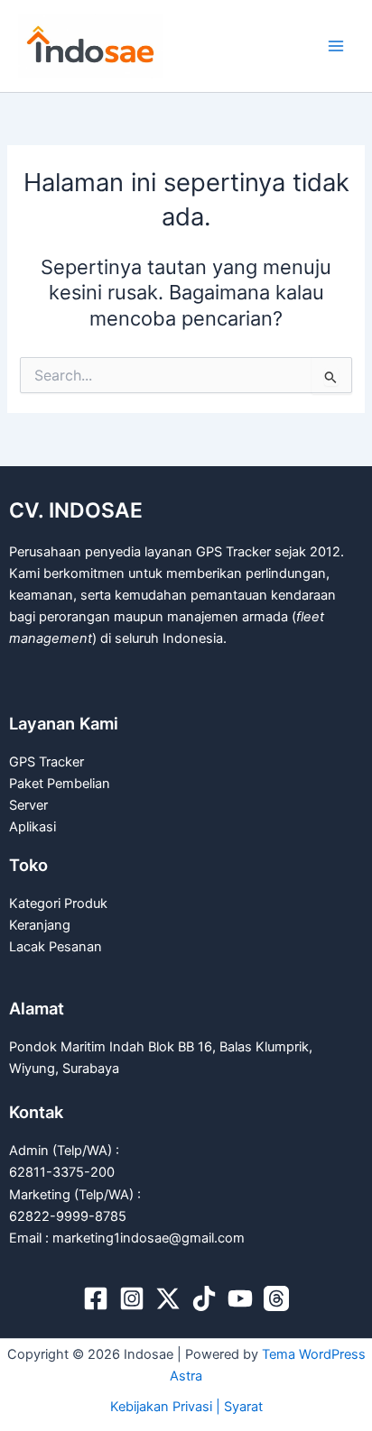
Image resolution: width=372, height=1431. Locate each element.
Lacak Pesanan (55, 947)
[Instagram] (131, 1298)
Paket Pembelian (59, 783)
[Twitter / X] (168, 1298)
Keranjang (39, 925)
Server (28, 805)
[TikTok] (204, 1298)
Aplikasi (32, 827)
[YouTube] (240, 1298)
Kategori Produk (58, 903)
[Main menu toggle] (336, 46)
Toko (28, 865)
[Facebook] (95, 1298)
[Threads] (276, 1298)
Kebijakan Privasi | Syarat (186, 1407)
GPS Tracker (46, 762)
